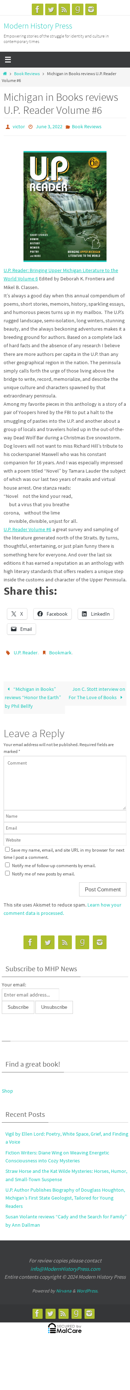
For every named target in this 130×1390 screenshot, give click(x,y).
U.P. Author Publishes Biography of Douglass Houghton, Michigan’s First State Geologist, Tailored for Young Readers (65, 1194)
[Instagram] (91, 9)
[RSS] (64, 9)
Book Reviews (27, 73)
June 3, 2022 (49, 126)
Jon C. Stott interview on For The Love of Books (97, 690)
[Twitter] (51, 9)
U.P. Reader (26, 650)
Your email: (14, 981)
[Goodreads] (77, 9)
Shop (7, 1087)
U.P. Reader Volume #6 (27, 528)
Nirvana (64, 1287)
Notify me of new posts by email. (43, 871)
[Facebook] (37, 9)
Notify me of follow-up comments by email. (54, 862)
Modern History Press (38, 26)
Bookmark (60, 650)
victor (19, 126)
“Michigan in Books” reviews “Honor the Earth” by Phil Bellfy (33, 694)
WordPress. (87, 1287)
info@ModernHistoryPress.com (65, 1265)
